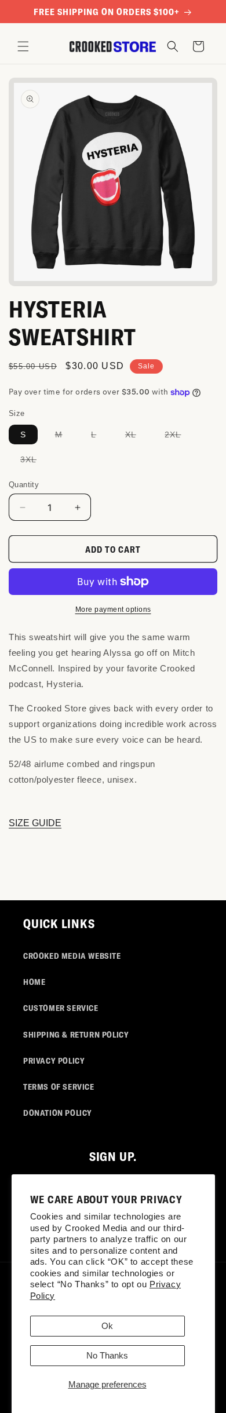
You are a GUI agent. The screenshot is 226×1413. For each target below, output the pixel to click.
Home (34, 982)
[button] (23, 46)
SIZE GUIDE (35, 823)
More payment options (113, 609)
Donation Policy (57, 1113)
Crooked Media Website (72, 956)
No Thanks (107, 1355)
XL (136, 436)
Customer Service (61, 1008)
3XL (34, 461)
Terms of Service (58, 1086)
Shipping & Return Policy (76, 1034)
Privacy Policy (54, 1060)
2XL (178, 436)
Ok (107, 1326)
